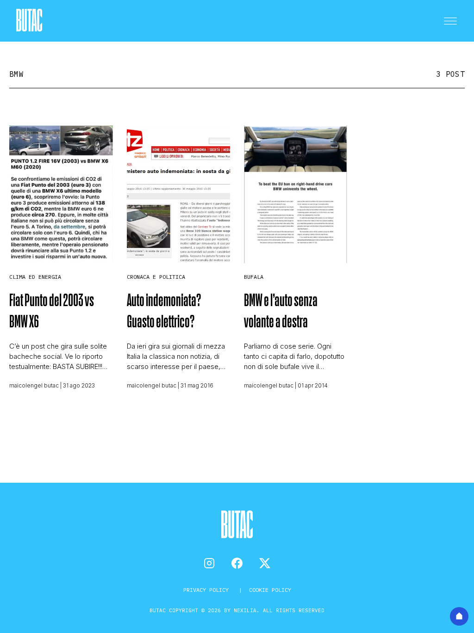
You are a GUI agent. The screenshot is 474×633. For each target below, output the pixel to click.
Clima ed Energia (35, 276)
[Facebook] (237, 563)
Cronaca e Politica (156, 276)
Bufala (253, 276)
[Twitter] (265, 563)
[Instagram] (209, 563)
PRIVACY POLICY (207, 589)
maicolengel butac (34, 385)
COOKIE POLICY (270, 589)
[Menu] (450, 20)
